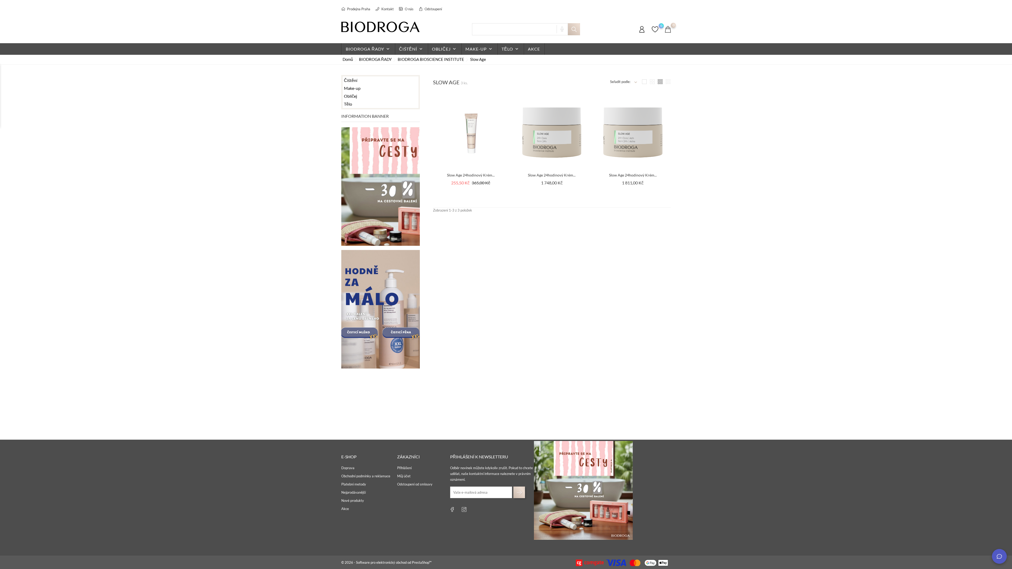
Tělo (510, 49)
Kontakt (387, 9)
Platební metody (353, 484)
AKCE (534, 48)
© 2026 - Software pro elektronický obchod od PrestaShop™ (386, 562)
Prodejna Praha (358, 9)
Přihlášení (404, 468)
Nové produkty (352, 500)
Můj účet (404, 476)
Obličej (444, 49)
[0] (655, 31)
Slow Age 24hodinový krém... (471, 175)
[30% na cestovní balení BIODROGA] (583, 490)
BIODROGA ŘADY (368, 49)
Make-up (479, 49)
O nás (408, 9)
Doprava (347, 468)
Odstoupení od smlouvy (414, 484)
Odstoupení (433, 9)
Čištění (411, 49)
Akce (345, 509)
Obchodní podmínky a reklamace (365, 476)
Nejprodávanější (353, 492)
